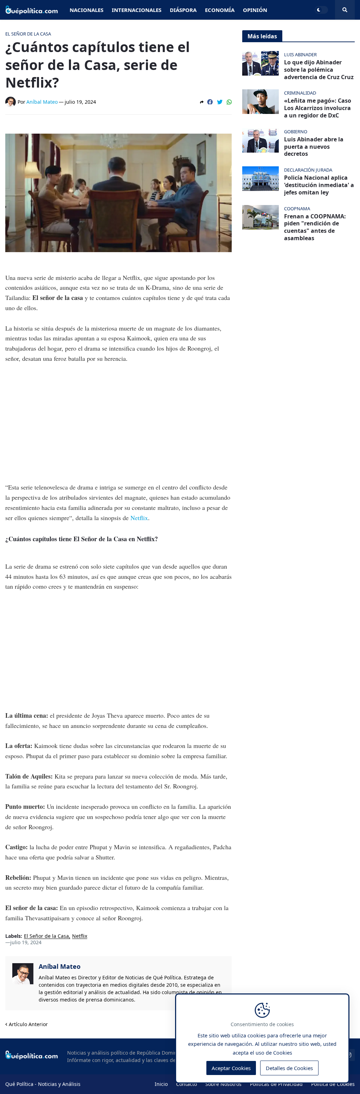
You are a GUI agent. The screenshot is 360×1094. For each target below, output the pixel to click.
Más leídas (262, 36)
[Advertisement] (118, 422)
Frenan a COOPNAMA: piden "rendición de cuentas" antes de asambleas (315, 227)
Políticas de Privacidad (276, 1084)
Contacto (186, 1084)
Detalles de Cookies (289, 1067)
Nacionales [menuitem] (86, 9)
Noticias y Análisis (59, 1084)
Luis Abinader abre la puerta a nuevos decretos (313, 147)
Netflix (139, 517)
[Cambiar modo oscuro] (321, 10)
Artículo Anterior (28, 1024)
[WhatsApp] (229, 102)
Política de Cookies (333, 1084)
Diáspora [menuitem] (183, 9)
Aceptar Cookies (231, 1067)
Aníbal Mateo (60, 966)
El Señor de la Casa (46, 936)
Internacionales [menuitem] (136, 9)
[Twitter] (220, 102)
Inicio (161, 1084)
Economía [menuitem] (219, 9)
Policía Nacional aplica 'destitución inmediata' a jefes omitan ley (319, 185)
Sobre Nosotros (223, 1084)
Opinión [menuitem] (255, 9)
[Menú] (345, 10)
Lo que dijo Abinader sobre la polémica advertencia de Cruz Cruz (319, 70)
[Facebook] (210, 102)
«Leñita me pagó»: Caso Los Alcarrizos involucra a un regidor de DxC (317, 108)
